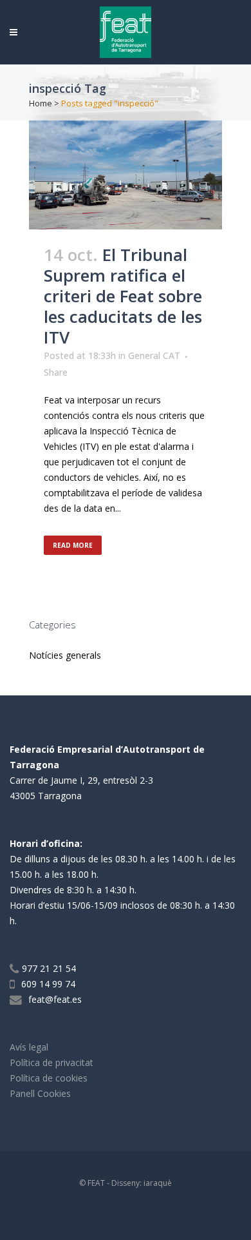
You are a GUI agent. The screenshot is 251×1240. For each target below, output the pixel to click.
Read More (73, 545)
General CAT (154, 355)
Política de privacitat (51, 1062)
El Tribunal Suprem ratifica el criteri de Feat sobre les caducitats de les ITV (123, 296)
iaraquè (158, 1182)
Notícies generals (65, 655)
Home (40, 103)
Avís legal (29, 1047)
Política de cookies (49, 1078)
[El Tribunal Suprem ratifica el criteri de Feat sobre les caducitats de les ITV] (125, 175)
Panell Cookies (40, 1093)
